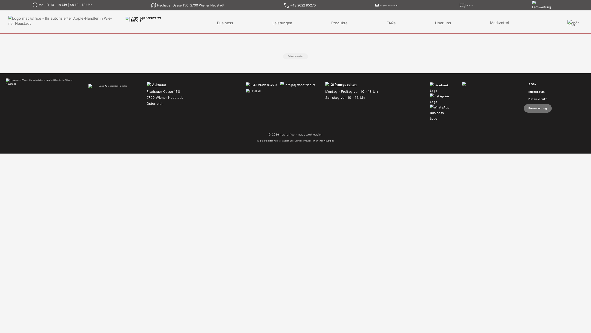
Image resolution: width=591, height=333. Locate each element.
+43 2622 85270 (264, 85)
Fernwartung (537, 108)
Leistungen (282, 23)
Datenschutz (537, 99)
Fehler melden (295, 56)
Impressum (536, 91)
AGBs (532, 84)
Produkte (339, 23)
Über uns (443, 23)
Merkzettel (499, 23)
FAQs (391, 23)
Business (225, 23)
